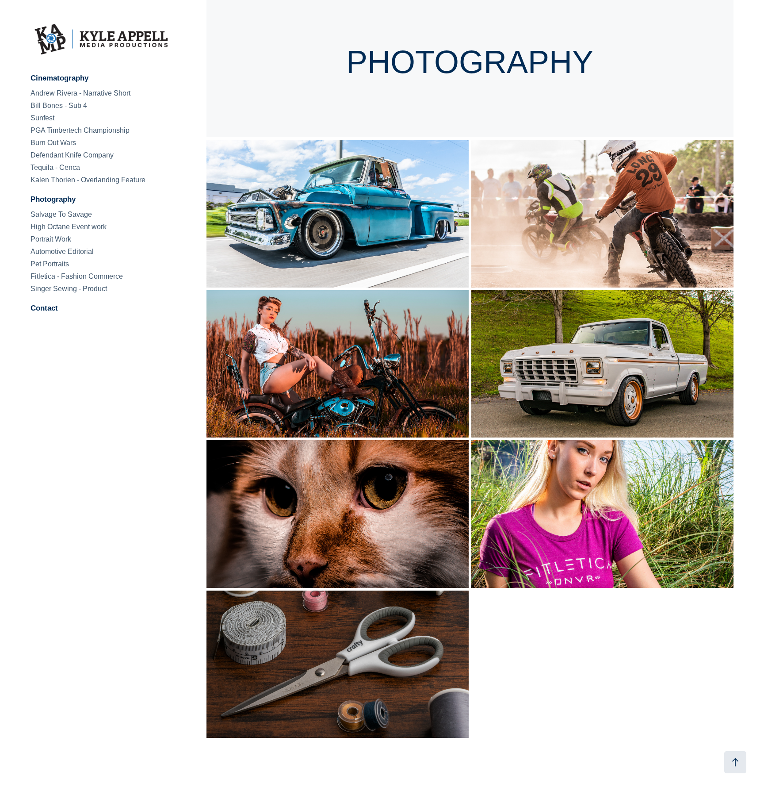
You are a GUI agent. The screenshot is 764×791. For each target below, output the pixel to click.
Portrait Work (51, 239)
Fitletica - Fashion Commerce (77, 276)
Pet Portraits (50, 264)
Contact (44, 308)
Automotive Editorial (62, 251)
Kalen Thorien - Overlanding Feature (88, 180)
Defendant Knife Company (72, 155)
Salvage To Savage (61, 214)
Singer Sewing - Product (69, 288)
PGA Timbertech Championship (80, 130)
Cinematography (59, 78)
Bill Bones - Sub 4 (59, 105)
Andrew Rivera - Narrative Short (80, 93)
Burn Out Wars (53, 142)
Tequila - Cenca (55, 167)
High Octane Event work (69, 226)
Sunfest (42, 118)
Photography (53, 199)
